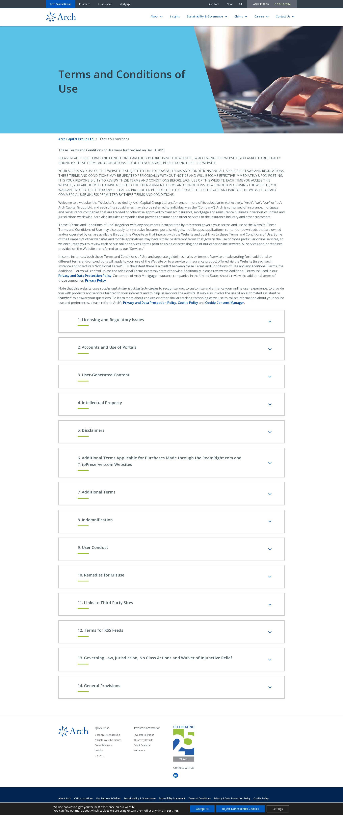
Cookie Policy (188, 302)
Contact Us (283, 16)
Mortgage (125, 4)
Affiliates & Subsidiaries (108, 740)
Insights (175, 16)
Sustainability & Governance (205, 16)
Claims (238, 16)
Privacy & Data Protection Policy (232, 798)
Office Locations (83, 798)
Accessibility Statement (172, 798)
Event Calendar (142, 745)
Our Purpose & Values (108, 798)
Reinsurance (105, 4)
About (154, 16)
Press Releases (103, 745)
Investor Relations (144, 735)
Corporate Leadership (107, 735)
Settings (278, 809)
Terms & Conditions (199, 798)
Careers (259, 16)
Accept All (202, 809)
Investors (214, 4)
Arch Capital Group (60, 4)
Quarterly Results (143, 740)
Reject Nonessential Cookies (240, 809)
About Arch (64, 798)
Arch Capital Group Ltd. (76, 139)
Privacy (85, 275)
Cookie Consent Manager (224, 302)
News (230, 4)
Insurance (84, 4)
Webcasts (139, 750)
